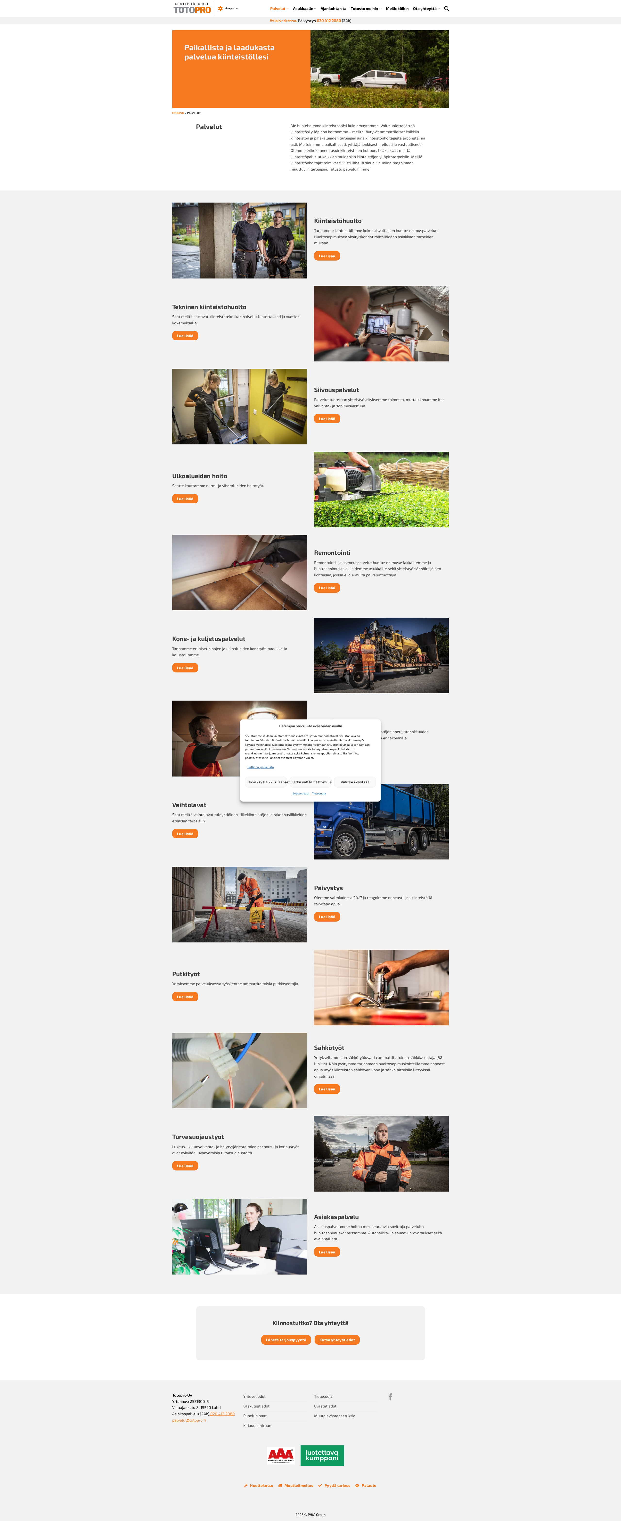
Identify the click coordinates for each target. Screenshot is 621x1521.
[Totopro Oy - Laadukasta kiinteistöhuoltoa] (206, 8)
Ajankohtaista (333, 8)
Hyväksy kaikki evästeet (267, 782)
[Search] (446, 8)
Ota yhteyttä (425, 8)
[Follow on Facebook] (390, 1397)
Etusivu (178, 112)
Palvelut (278, 8)
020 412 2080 (329, 20)
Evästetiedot (301, 793)
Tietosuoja (319, 793)
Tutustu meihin (364, 8)
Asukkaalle (303, 8)
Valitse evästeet (355, 782)
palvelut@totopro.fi (189, 1420)
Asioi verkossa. (283, 20)
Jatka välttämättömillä (311, 782)
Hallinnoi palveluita (260, 767)
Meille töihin (397, 8)
